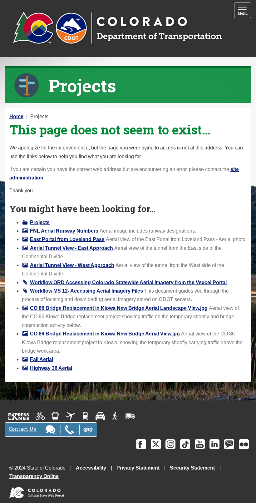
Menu (244, 11)
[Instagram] (170, 444)
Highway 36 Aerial (51, 368)
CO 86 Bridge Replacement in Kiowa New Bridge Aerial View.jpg (105, 333)
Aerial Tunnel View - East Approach (71, 248)
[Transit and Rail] (55, 416)
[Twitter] (155, 444)
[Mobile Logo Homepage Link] (117, 28)
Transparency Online (34, 476)
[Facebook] (141, 444)
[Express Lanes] (19, 416)
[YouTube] (199, 444)
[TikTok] (185, 444)
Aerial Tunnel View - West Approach (72, 265)
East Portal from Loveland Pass (67, 239)
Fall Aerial (41, 359)
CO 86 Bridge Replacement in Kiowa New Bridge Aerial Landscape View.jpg (119, 308)
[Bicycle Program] (40, 416)
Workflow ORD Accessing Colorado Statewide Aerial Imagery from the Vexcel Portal (128, 282)
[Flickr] (243, 444)
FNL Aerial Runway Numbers (64, 231)
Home (16, 116)
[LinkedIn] (214, 444)
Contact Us (23, 428)
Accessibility (91, 467)
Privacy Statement (138, 467)
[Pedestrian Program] (115, 416)
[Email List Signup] (229, 444)
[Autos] (100, 416)
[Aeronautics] (70, 416)
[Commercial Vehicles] (130, 416)
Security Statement (192, 467)
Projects (40, 222)
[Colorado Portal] (37, 491)
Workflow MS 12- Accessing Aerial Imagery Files (86, 291)
